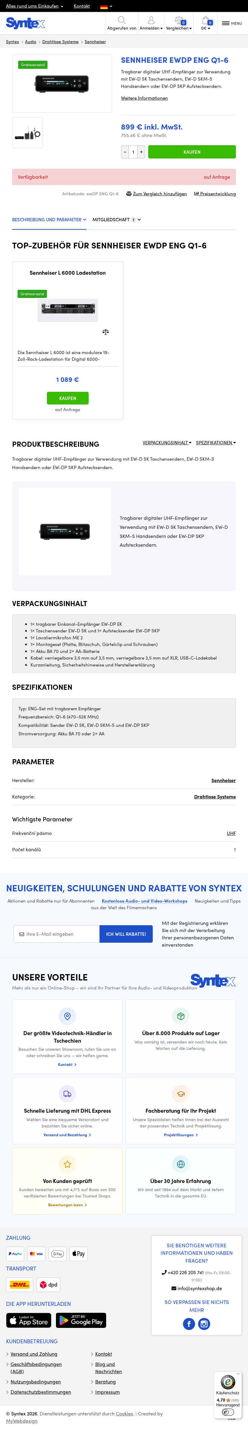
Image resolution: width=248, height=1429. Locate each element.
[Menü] (238, 1375)
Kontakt (82, 5)
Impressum (107, 1391)
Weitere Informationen (144, 97)
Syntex (12, 41)
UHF (231, 833)
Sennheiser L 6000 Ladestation (68, 272)
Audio (30, 41)
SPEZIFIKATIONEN (214, 442)
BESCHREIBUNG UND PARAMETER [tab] (46, 219)
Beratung (105, 1381)
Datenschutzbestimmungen (41, 1391)
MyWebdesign (22, 1420)
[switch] (228, 1412)
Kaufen (192, 152)
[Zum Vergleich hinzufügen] (106, 331)
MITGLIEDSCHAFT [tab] (113, 219)
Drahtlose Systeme (60, 41)
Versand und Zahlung (34, 1353)
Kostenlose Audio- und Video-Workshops (145, 900)
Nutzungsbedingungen (36, 1381)
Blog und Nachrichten (108, 1367)
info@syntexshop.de (200, 1288)
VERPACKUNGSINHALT (166, 442)
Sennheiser (95, 41)
